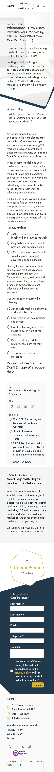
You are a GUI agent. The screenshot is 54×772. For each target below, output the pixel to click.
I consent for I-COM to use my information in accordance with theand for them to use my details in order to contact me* (29, 671)
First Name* (17, 604)
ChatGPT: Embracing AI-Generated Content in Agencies (27, 423)
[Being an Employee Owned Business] (20, 753)
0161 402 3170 (26, 3)
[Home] (10, 6)
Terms (10, 738)
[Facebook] (16, 746)
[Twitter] (10, 746)
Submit (38, 685)
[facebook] (12, 406)
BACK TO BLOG (22, 462)
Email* (14, 625)
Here (10, 371)
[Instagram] (23, 746)
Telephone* (17, 636)
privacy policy (23, 673)
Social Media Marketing (22, 390)
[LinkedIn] (29, 746)
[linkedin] (25, 406)
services (12, 70)
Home (10, 109)
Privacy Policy (15, 730)
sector (25, 70)
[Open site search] (38, 6)
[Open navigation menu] (44, 6)
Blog (20, 109)
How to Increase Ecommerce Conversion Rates (26, 435)
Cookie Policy (15, 734)
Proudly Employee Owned (22, 725)
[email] (32, 406)
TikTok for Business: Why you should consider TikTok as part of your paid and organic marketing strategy (28, 449)
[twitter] (19, 406)
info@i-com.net (26, 8)
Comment (15, 647)
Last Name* (17, 614)
